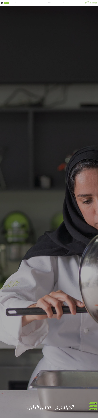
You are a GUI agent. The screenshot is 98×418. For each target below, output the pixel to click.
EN (1, 3)
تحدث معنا (92, 409)
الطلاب (24, 3)
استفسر (92, 403)
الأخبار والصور (32, 3)
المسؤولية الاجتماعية (14, 3)
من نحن (74, 3)
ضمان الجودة (48, 3)
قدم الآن (92, 406)
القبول (57, 3)
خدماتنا (40, 3)
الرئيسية (81, 3)
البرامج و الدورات (65, 3)
